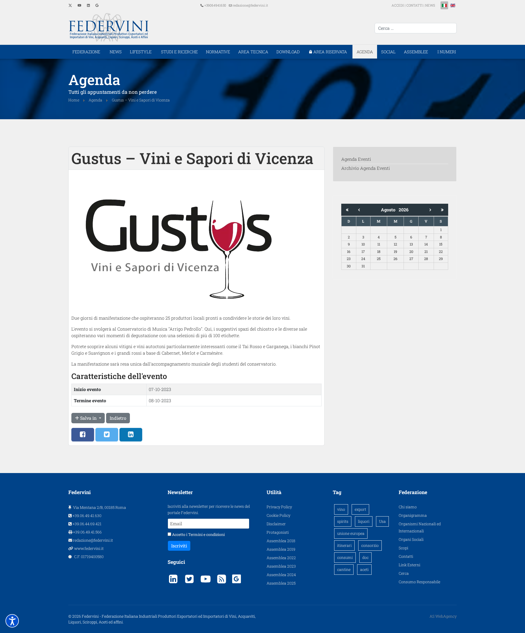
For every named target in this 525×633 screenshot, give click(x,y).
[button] (12, 621)
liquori (363, 521)
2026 (404, 209)
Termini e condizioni (206, 534)
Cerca (404, 573)
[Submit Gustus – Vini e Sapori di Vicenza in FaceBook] (82, 434)
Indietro (118, 418)
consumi (345, 557)
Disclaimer (276, 523)
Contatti (406, 556)
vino (341, 509)
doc (365, 557)
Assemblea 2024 (281, 574)
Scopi (403, 547)
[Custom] (96, 5)
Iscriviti (179, 546)
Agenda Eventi (356, 159)
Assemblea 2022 (281, 557)
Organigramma (413, 515)
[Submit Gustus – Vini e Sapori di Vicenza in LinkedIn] (130, 434)
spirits (342, 521)
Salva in (88, 418)
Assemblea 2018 (281, 540)
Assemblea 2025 (281, 583)
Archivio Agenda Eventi (365, 168)
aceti (364, 569)
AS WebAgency (443, 616)
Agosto (390, 209)
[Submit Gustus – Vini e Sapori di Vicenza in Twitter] (106, 434)
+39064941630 (215, 5)
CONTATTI (414, 5)
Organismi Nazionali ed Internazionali (420, 527)
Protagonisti (278, 532)
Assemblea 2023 (281, 566)
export (360, 509)
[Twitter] (70, 5)
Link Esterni (409, 564)
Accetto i (198, 534)
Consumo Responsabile (419, 581)
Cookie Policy (278, 515)
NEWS (430, 5)
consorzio (370, 545)
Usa (382, 521)
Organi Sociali (411, 539)
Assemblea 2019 (281, 549)
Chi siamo (408, 506)
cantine (344, 569)
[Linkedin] (88, 5)
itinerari (344, 545)
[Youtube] (79, 5)
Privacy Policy (279, 506)
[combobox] (416, 28)
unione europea (350, 533)
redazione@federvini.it (250, 5)
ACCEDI (398, 5)
